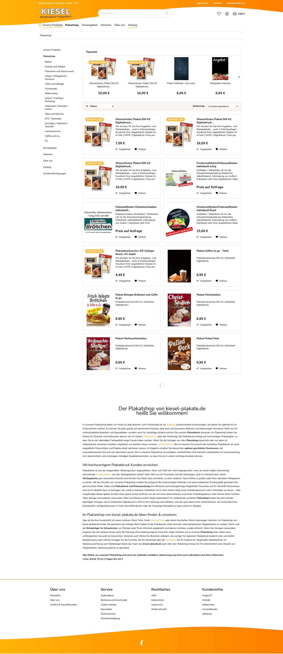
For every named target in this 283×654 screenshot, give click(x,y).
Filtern (93, 106)
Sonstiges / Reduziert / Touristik (56, 125)
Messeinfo (55, 595)
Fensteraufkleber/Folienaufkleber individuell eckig (217, 164)
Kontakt (206, 600)
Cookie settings (108, 604)
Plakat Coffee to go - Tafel (213, 251)
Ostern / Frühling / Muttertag (54, 100)
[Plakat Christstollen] (179, 310)
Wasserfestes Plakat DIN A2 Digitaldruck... (103, 85)
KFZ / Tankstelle (53, 118)
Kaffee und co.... (53, 136)
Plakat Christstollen (209, 295)
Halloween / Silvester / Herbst (56, 107)
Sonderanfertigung (110, 618)
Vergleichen (124, 149)
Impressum (157, 604)
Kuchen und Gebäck (55, 66)
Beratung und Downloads (114, 600)
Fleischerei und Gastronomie (59, 71)
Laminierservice (52, 131)
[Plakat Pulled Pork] (179, 354)
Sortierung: (199, 106)
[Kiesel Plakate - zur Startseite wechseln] (56, 13)
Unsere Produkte (51, 49)
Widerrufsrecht (159, 609)
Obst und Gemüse (54, 113)
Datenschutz (157, 600)
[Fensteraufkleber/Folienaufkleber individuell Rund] (179, 222)
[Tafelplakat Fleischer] (220, 68)
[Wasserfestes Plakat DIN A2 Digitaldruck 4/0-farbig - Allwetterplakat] (104, 68)
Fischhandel (51, 88)
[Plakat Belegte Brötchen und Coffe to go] (98, 310)
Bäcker (48, 61)
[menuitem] (219, 14)
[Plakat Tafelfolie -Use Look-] (181, 68)
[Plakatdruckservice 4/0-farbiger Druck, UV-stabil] (98, 266)
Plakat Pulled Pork (208, 338)
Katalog (47, 167)
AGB (153, 595)
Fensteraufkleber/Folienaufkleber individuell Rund (217, 208)
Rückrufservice (108, 613)
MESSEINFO (202, 3)
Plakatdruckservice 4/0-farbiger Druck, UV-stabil (134, 252)
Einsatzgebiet (50, 147)
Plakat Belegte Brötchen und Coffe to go (136, 296)
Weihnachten (51, 93)
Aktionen (47, 154)
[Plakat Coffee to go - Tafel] (179, 266)
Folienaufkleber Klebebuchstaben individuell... (136, 208)
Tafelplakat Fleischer (220, 83)
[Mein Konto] (227, 14)
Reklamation (208, 604)
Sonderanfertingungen (54, 173)
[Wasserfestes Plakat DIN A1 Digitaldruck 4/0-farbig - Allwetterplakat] (142, 68)
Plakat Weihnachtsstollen (131, 338)
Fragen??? (207, 595)
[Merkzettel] (219, 14)
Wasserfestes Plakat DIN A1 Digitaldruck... (142, 85)
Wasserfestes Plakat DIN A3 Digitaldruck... (133, 121)
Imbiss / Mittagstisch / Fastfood (56, 78)
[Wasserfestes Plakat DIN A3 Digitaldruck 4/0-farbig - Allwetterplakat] (98, 134)
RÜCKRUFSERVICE (236, 3)
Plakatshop (49, 56)
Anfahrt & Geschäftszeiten (63, 604)
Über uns (48, 160)
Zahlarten (207, 613)
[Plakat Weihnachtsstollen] (98, 354)
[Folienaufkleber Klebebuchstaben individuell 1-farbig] (98, 222)
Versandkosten (209, 609)
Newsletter (106, 609)
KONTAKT (217, 3)
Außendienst (107, 595)
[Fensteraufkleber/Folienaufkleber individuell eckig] (179, 178)
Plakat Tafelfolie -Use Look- (181, 83)
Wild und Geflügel (54, 83)
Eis (46, 140)
